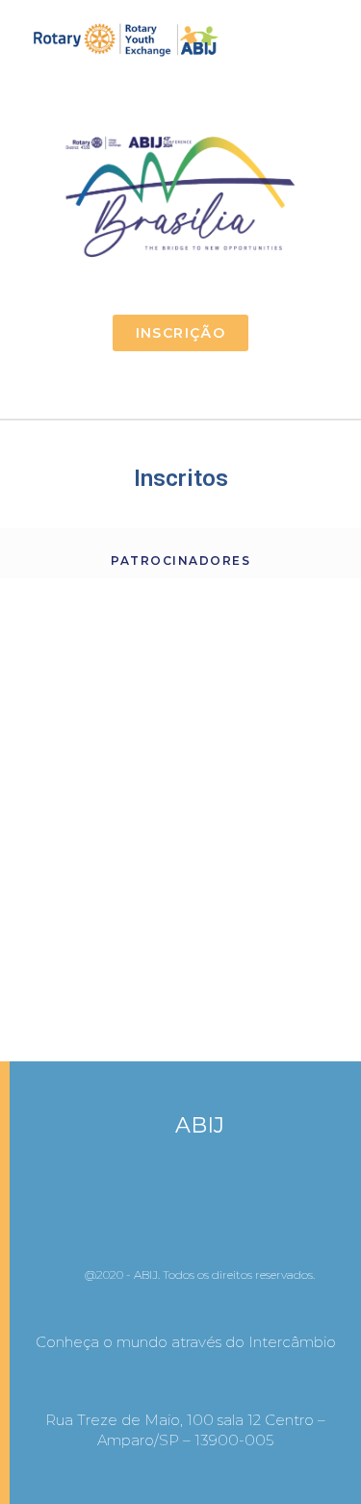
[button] (333, 41)
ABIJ (199, 1125)
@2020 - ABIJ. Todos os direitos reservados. (200, 1274)
